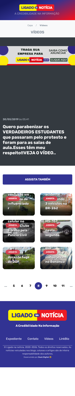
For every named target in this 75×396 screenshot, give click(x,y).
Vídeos (48, 338)
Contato (32, 338)
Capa (30, 25)
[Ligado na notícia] (36, 7)
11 (63, 285)
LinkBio (64, 338)
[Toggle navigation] (6, 10)
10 (55, 285)
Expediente (14, 338)
